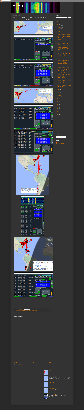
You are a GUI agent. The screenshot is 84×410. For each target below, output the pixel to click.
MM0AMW (32, 310)
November (59, 27)
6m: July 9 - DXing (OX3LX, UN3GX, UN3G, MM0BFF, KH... (63, 75)
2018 (58, 105)
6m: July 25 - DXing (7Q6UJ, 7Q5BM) (63, 45)
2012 (58, 114)
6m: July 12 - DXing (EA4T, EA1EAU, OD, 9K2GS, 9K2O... (63, 68)
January (59, 96)
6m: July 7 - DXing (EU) (53, 394)
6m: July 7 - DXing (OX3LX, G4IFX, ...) (63, 78)
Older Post (50, 362)
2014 (58, 111)
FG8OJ (24, 310)
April (58, 92)
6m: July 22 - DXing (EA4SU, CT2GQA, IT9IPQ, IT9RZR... (63, 51)
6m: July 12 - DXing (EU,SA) (53, 388)
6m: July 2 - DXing (60, 87)
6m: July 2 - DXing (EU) (53, 376)
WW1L (18, 6)
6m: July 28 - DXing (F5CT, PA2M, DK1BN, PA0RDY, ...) (63, 42)
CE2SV (19, 310)
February (59, 95)
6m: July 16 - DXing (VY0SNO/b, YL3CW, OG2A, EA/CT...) (62, 58)
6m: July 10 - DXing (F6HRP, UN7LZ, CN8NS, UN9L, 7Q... (63, 72)
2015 (58, 110)
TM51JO (36, 310)
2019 (58, 104)
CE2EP (17, 310)
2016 (58, 108)
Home (33, 362)
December (59, 25)
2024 (58, 24)
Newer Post (15, 362)
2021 (58, 101)
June (58, 89)
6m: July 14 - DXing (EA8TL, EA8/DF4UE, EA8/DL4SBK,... (62, 63)
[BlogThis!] (25, 309)
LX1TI (30, 310)
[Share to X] (26, 309)
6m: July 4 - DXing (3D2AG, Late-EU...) (63, 84)
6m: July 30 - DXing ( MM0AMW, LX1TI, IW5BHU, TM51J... (64, 37)
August (59, 31)
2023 (58, 98)
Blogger (46, 402)
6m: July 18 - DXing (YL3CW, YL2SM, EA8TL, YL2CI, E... (63, 54)
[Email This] (24, 309)
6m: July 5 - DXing (60, 82)
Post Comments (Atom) (21, 364)
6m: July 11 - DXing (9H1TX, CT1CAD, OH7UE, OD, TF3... (63, 70)
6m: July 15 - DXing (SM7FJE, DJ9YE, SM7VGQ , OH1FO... (63, 61)
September (59, 30)
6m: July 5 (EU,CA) (52, 370)
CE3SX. (22, 310)
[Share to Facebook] (28, 309)
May (58, 91)
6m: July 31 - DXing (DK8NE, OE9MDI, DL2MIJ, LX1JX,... (63, 35)
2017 (58, 107)
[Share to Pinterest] (29, 309)
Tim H (58, 142)
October (59, 28)
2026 (58, 21)
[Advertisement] (32, 352)
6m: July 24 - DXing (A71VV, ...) (62, 47)
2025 (58, 23)
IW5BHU (27, 310)
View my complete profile (60, 143)
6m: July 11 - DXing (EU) (53, 382)
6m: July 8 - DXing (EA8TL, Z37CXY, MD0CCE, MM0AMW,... (63, 77)
